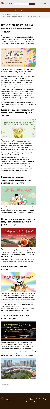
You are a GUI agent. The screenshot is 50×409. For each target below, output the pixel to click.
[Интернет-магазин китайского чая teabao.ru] (47, 3)
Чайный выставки (5, 384)
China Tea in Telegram (42, 399)
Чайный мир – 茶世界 (27, 399)
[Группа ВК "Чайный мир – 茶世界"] (43, 3)
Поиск (32, 3)
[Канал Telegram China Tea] (45, 3)
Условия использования (41, 402)
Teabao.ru (29, 402)
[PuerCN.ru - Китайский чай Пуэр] (6, 3)
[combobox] (21, 4)
